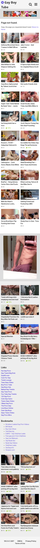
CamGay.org (10, 431)
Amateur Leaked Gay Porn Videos (17, 424)
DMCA (19, 541)
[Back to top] (36, 543)
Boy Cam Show (11, 429)
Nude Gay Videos (11, 443)
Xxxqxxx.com (10, 450)
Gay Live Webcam (12, 438)
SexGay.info (10, 448)
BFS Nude (9, 427)
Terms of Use (20, 543)
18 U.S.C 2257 (9, 541)
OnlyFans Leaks (11, 445)
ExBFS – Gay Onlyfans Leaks (15, 434)
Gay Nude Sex (10, 441)
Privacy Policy (31, 541)
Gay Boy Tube (9, 4)
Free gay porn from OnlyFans (16, 436)
